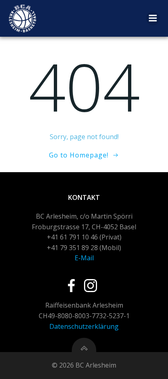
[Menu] (153, 18)
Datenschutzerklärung (84, 326)
